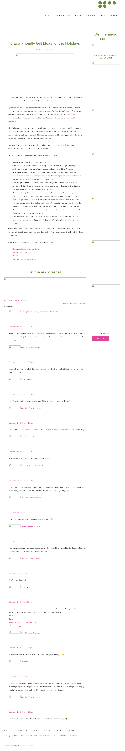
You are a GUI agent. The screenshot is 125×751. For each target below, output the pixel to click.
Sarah (23, 662)
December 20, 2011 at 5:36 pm (20, 602)
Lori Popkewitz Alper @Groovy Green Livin (37, 312)
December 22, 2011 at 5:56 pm (20, 676)
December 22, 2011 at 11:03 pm (21, 712)
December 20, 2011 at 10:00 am (21, 327)
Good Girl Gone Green (29, 347)
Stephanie (24, 379)
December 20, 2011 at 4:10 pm (20, 573)
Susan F (23, 587)
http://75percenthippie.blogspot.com (22, 622)
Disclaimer (73, 736)
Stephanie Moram (19, 16)
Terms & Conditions (59, 736)
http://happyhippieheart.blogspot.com (23, 626)
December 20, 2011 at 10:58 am (21, 480)
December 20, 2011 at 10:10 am (21, 423)
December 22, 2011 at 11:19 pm (21, 648)
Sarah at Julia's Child (28, 526)
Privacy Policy (44, 736)
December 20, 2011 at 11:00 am (21, 512)
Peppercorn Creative (25, 746)
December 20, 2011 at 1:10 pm (20, 541)
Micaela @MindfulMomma (31, 465)
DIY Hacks (39, 49)
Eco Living (50, 49)
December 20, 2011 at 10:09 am (21, 362)
